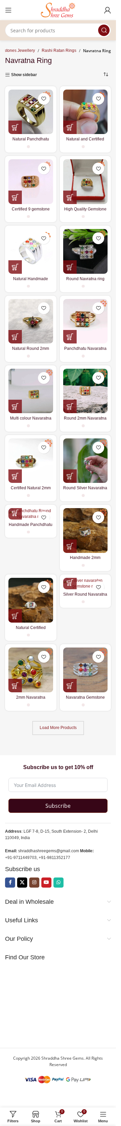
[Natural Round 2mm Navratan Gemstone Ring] (30, 321)
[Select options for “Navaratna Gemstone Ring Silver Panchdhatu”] (70, 685)
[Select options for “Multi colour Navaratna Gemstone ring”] (15, 406)
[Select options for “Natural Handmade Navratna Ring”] (15, 267)
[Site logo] (58, 9)
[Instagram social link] (34, 882)
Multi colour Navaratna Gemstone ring (30, 421)
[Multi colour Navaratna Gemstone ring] (30, 391)
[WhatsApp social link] (58, 882)
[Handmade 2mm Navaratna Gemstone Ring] (85, 530)
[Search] (104, 30)
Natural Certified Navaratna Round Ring (30, 630)
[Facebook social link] (10, 882)
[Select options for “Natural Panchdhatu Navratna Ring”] (15, 127)
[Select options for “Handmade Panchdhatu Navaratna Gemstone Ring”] (15, 513)
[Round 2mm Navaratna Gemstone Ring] (85, 391)
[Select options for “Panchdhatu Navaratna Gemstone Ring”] (70, 336)
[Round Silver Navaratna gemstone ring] (85, 460)
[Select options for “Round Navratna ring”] (70, 267)
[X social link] (22, 882)
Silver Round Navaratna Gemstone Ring (85, 597)
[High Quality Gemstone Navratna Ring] (85, 181)
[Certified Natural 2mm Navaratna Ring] (30, 460)
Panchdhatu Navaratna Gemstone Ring (85, 351)
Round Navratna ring (85, 278)
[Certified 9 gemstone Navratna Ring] (30, 181)
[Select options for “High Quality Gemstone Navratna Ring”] (70, 197)
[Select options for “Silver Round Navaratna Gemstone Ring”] (70, 582)
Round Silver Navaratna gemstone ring (85, 490)
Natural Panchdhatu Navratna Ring (30, 141)
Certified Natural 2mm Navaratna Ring (31, 490)
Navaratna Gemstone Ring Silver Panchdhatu (85, 700)
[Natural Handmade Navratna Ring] (30, 251)
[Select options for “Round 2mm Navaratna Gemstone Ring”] (70, 406)
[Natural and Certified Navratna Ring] (85, 112)
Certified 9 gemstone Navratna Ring (31, 212)
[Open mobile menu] (8, 10)
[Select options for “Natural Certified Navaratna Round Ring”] (15, 616)
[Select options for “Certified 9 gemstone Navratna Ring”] (15, 197)
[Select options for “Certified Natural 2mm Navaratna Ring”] (15, 476)
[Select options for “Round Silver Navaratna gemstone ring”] (70, 476)
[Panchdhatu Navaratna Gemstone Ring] (85, 321)
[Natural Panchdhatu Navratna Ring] (30, 112)
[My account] (107, 10)
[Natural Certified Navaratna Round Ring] (30, 600)
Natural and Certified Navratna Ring (85, 141)
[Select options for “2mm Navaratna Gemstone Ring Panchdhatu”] (15, 685)
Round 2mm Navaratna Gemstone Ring (85, 421)
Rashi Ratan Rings (59, 50)
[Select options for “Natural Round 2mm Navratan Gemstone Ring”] (15, 336)
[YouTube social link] (46, 882)
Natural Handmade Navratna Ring (30, 281)
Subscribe (58, 805)
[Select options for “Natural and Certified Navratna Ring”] (70, 127)
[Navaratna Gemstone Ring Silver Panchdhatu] (85, 670)
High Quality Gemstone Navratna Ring (85, 212)
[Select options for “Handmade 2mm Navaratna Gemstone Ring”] (70, 546)
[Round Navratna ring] (85, 251)
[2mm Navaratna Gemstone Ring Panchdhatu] (30, 670)
